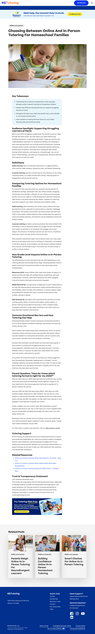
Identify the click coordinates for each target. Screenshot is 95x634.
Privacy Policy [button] (80, 626)
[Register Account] (37, 506)
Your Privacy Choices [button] (54, 628)
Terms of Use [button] (44, 626)
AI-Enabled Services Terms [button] (62, 626)
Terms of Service (18, 629)
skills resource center (52, 428)
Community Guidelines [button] (77, 628)
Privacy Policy (10, 629)
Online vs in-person (16, 26)
